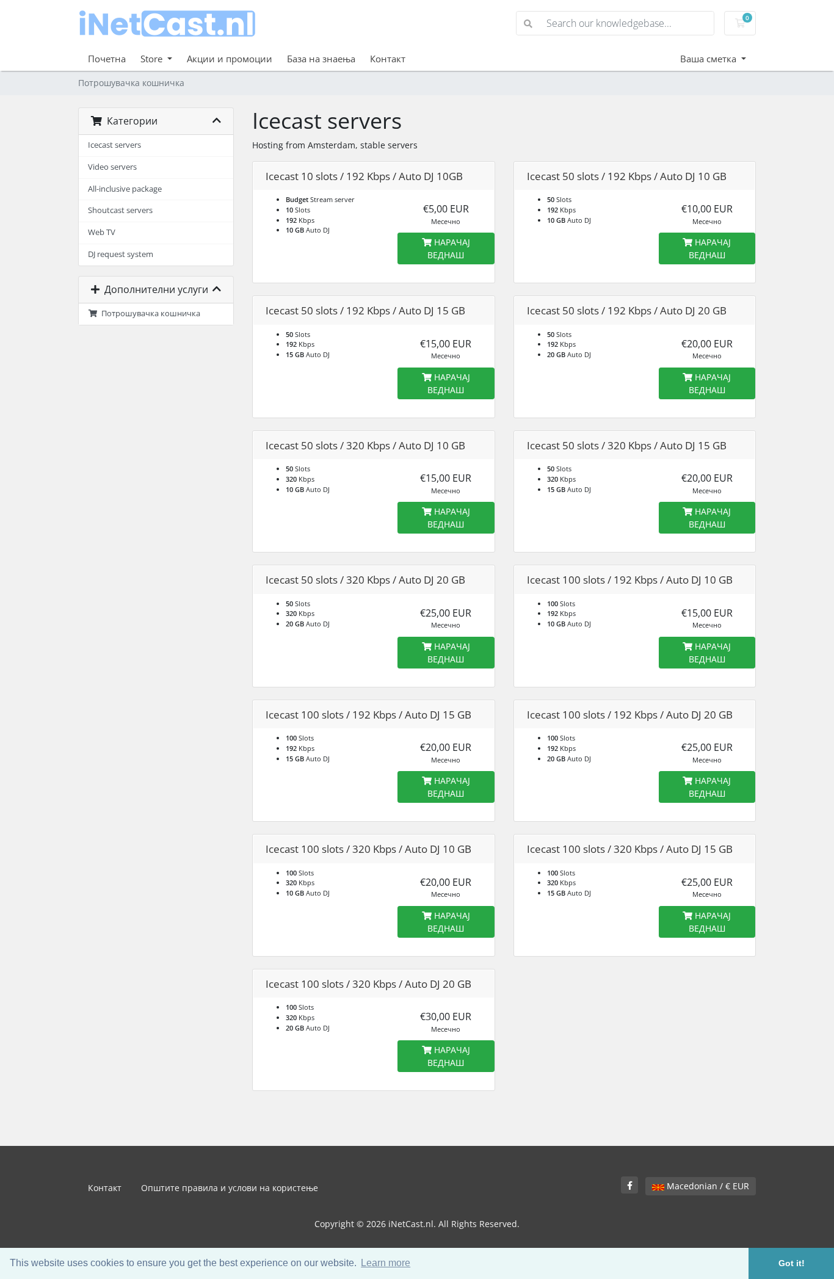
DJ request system (120, 254)
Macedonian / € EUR (706, 1186)
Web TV (101, 232)
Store (152, 59)
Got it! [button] (791, 1263)
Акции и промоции (229, 59)
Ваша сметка (709, 59)
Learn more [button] (385, 1263)
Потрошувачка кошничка (149, 313)
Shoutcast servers (120, 210)
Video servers (112, 167)
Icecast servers (114, 145)
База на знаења (321, 59)
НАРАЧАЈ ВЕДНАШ (448, 248)
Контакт (387, 59)
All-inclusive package (125, 189)
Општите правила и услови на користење (229, 1188)
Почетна (107, 59)
